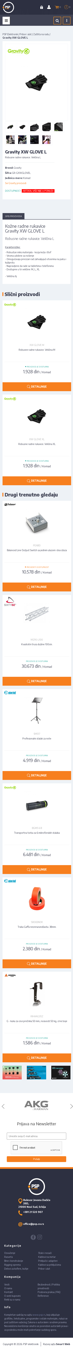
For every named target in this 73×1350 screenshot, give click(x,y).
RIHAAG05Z (37, 1016)
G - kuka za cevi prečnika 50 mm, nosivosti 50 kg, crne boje (37, 1021)
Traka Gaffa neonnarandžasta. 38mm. (36, 926)
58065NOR (37, 922)
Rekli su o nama (12, 1299)
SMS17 (37, 733)
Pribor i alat (26, 34)
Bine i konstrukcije (13, 1260)
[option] (36, 1105)
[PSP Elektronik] (12, 7)
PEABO (37, 545)
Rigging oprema (12, 1264)
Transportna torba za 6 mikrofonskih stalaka (37, 832)
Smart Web (63, 1344)
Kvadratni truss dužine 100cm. (36, 644)
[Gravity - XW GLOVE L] (10, 127)
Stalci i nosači (45, 1252)
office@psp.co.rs (33, 1223)
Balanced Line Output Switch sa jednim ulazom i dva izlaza (37, 550)
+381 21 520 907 (33, 1212)
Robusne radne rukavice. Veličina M (37, 349)
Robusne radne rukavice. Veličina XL (37, 444)
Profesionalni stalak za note (36, 738)
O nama (8, 1288)
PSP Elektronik (10, 34)
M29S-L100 (37, 639)
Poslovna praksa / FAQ (49, 1292)
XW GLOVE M (37, 345)
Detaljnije (38, 386)
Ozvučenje (9, 1252)
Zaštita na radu (41, 34)
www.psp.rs (39, 1314)
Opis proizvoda (13, 216)
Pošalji (36, 1159)
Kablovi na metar (47, 1256)
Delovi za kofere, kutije (16, 1268)
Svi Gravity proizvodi (15, 183)
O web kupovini (12, 1295)
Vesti (7, 1284)
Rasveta (8, 1256)
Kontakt (8, 1292)
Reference (43, 1295)
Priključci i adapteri (48, 1260)
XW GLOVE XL (36, 439)
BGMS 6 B (37, 828)
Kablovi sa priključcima (49, 1264)
